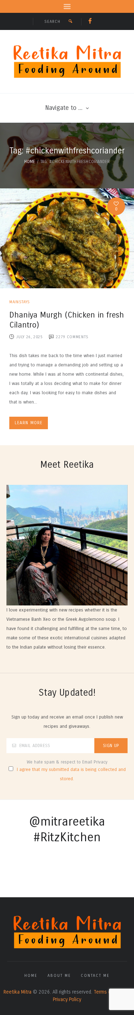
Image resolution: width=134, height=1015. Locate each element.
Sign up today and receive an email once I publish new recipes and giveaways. (67, 721)
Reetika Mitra (17, 992)
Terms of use (108, 992)
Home (29, 161)
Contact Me (95, 975)
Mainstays (19, 302)
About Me (59, 975)
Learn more (29, 422)
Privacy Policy (67, 999)
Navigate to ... (64, 108)
